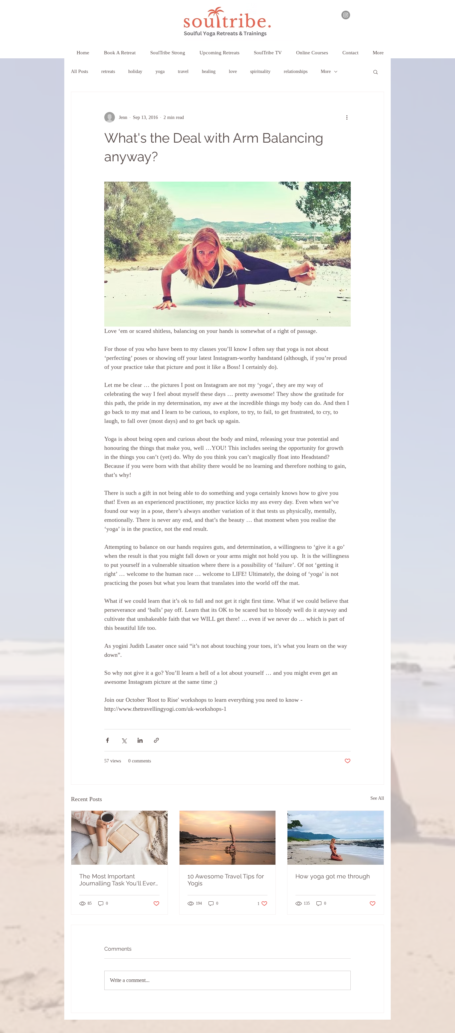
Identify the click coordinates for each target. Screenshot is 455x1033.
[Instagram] (345, 15)
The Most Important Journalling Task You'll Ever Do (117, 880)
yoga (160, 71)
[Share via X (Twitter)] (124, 740)
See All (377, 798)
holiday (135, 71)
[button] (219, 49)
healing (209, 71)
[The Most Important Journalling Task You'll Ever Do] (119, 838)
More (326, 71)
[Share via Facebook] (107, 740)
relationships (295, 71)
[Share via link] (156, 740)
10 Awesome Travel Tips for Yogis (226, 880)
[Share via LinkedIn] (140, 740)
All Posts (79, 71)
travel (183, 71)
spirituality (260, 71)
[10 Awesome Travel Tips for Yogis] (228, 838)
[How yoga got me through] (335, 838)
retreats (108, 71)
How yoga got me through (332, 876)
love (233, 71)
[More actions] (347, 117)
